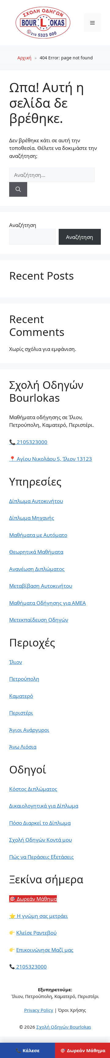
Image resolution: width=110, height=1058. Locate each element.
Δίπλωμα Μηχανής (31, 517)
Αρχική (24, 58)
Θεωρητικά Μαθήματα (36, 551)
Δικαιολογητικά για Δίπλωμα (43, 805)
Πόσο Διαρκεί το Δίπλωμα (40, 822)
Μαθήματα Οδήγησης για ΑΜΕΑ (47, 602)
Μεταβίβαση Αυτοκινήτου (40, 585)
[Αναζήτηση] (18, 189)
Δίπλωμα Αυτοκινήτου (36, 501)
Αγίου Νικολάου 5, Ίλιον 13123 (50, 458)
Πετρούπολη (24, 678)
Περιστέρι (21, 712)
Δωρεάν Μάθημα (33, 898)
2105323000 (28, 441)
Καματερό (21, 695)
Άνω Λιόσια (22, 746)
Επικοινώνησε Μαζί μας (44, 949)
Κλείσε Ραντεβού (36, 932)
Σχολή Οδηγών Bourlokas (63, 1027)
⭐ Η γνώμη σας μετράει (38, 915)
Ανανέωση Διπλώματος (36, 568)
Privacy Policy (38, 1010)
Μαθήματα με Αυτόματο (38, 534)
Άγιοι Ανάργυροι (29, 729)
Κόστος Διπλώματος (33, 788)
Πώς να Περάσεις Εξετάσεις (41, 856)
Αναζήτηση (22, 225)
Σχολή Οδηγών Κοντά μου (40, 839)
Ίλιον (15, 661)
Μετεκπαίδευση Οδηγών (38, 619)
